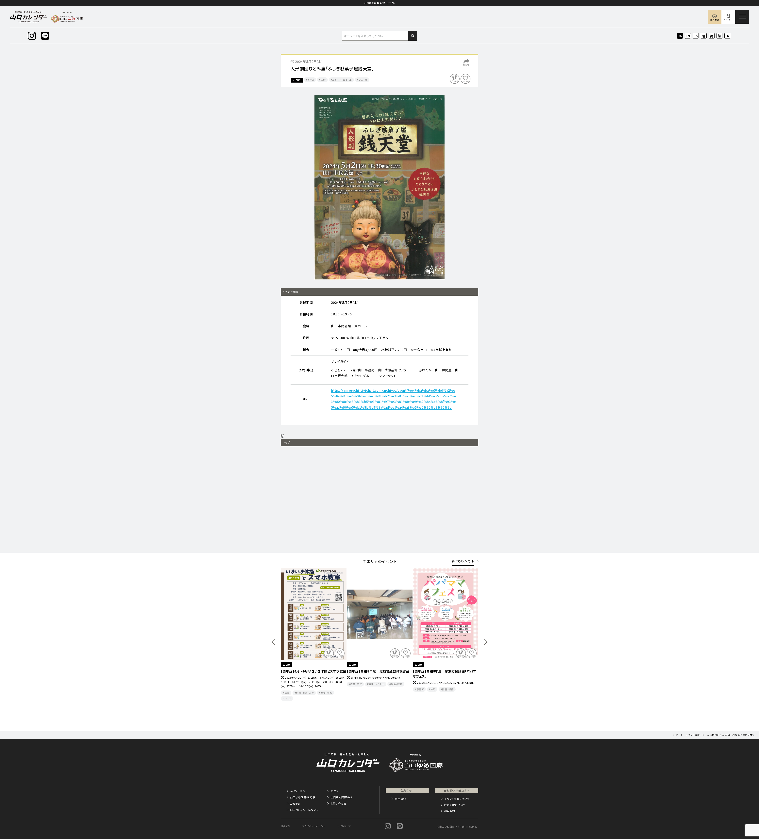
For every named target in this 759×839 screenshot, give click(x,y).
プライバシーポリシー (314, 826)
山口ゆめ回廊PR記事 (302, 797)
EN (688, 35)
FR (727, 35)
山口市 (296, 80)
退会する (285, 826)
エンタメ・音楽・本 (342, 79)
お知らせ (295, 803)
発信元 (334, 791)
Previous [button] (273, 642)
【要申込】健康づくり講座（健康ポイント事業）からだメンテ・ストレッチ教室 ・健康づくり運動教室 (379, 676)
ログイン (728, 19)
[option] (379, 187)
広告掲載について (454, 805)
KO (703, 35)
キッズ (310, 79)
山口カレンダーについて (304, 810)
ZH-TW (719, 36)
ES (696, 35)
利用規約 (400, 799)
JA (680, 35)
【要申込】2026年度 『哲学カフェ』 (437, 671)
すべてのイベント (463, 561)
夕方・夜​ (362, 79)
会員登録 (714, 19)
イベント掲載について (457, 799)
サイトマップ (344, 826)
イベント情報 (297, 791)
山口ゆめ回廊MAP (341, 797)
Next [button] (485, 642)
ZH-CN (712, 36)
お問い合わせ (338, 803)
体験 (323, 79)
